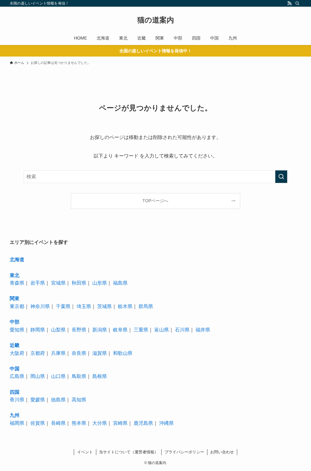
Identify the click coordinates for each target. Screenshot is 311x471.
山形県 (99, 283)
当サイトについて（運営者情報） (128, 452)
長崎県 (58, 423)
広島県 (17, 376)
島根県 (99, 376)
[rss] (289, 3)
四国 (14, 392)
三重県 (141, 329)
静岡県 (37, 329)
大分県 (99, 423)
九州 (14, 415)
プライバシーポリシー (184, 452)
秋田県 (79, 283)
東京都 (17, 306)
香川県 (17, 399)
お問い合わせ (222, 452)
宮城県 (58, 283)
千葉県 (63, 306)
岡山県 (37, 376)
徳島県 (58, 399)
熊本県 (79, 423)
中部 (14, 321)
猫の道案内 (155, 20)
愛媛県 (37, 399)
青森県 (17, 283)
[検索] (297, 3)
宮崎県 (120, 423)
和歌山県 (122, 353)
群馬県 (145, 306)
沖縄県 (166, 423)
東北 (14, 275)
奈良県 (79, 353)
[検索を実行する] (281, 176)
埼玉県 (84, 306)
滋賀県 (99, 353)
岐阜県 (120, 329)
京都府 (37, 353)
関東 (14, 298)
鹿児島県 (143, 423)
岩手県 (37, 283)
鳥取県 (79, 376)
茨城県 (104, 306)
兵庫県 (58, 353)
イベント (85, 452)
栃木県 (125, 306)
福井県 (203, 329)
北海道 (17, 259)
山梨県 (58, 329)
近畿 (14, 345)
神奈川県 (40, 306)
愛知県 (17, 329)
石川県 (182, 329)
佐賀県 (37, 423)
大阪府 (17, 353)
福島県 (120, 283)
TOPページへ (155, 200)
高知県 (79, 399)
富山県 (161, 329)
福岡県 (17, 423)
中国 (14, 368)
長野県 (79, 329)
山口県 (58, 376)
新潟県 (99, 329)
